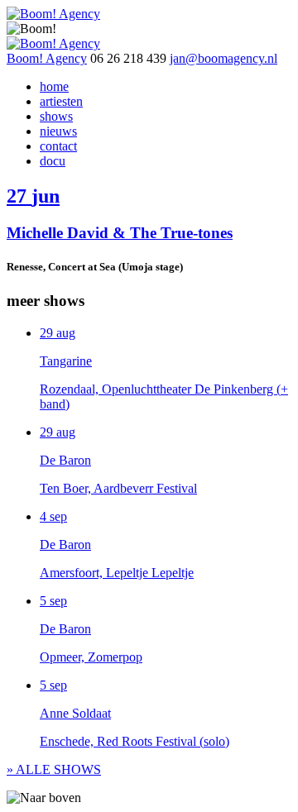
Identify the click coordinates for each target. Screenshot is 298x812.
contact (58, 146)
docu (52, 161)
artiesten (61, 101)
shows (56, 116)
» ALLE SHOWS (54, 769)
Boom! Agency (47, 58)
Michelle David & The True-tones (120, 232)
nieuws (58, 131)
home (54, 86)
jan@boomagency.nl (223, 58)
